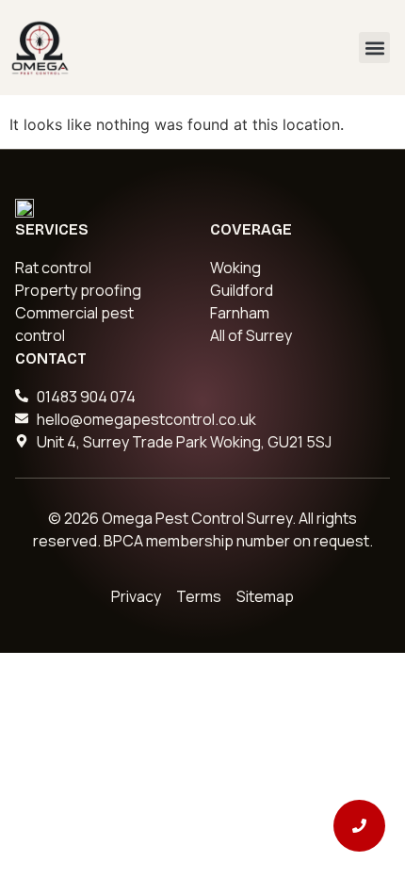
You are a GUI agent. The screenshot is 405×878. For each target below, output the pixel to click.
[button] (374, 47)
